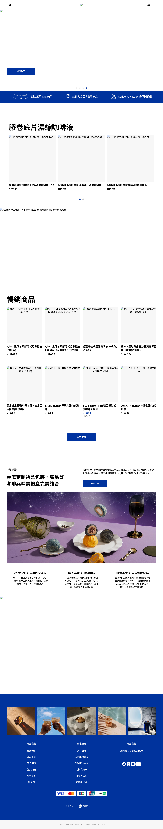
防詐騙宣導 (81, 781)
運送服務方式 (81, 757)
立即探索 (20, 71)
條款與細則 (81, 775)
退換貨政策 (81, 769)
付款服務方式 (81, 763)
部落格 (31, 781)
